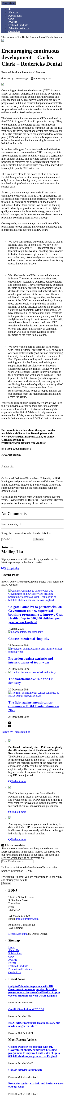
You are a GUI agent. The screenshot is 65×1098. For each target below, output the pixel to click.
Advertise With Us (18, 28)
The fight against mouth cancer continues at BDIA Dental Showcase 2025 (33, 706)
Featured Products (18, 25)
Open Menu (8, 3)
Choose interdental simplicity (28, 638)
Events (12, 962)
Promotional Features (20, 969)
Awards (12, 21)
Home (11, 947)
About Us (13, 950)
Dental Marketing (18, 933)
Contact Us (14, 972)
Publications (15, 15)
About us (13, 12)
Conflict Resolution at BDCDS (26, 1009)
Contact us (14, 31)
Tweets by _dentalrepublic (15, 731)
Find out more (18, 781)
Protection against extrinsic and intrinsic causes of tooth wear (30, 660)
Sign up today (11, 568)
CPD (11, 18)
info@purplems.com (27, 918)
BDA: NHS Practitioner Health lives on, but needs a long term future (34, 1024)
